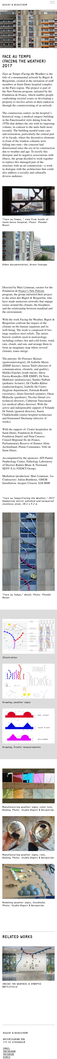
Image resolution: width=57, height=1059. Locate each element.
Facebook (8, 1054)
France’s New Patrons (31, 291)
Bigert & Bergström (14, 5)
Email (6, 1048)
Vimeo (6, 1057)
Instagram (9, 1051)
